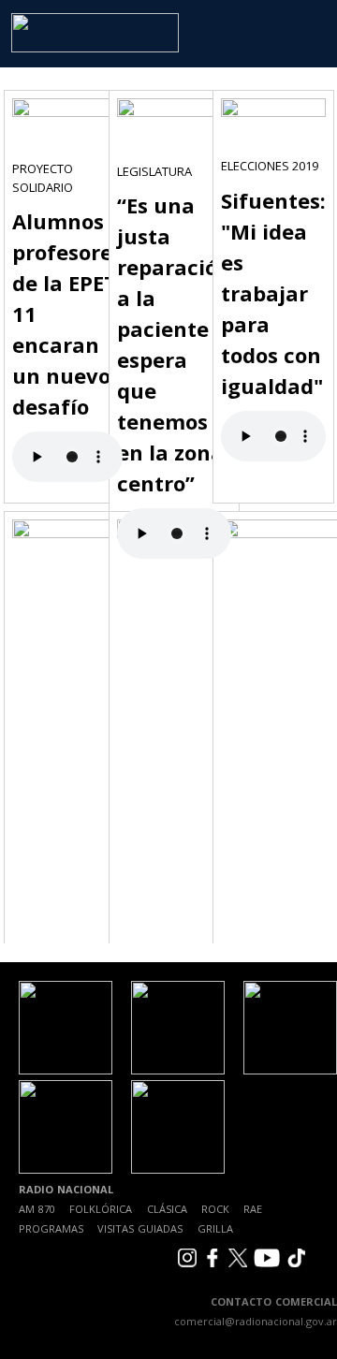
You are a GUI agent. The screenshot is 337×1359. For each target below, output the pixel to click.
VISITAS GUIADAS (140, 1228)
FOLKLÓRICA (100, 1209)
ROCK (215, 1209)
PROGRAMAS (51, 1228)
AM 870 (37, 1209)
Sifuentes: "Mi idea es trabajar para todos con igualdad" (273, 293)
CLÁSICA (167, 1209)
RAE (252, 1209)
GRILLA (215, 1228)
